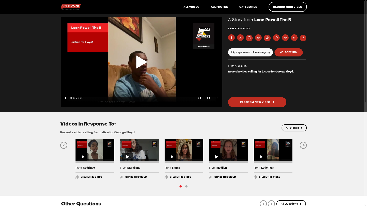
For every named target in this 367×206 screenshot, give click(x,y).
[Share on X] (240, 37)
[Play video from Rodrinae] (95, 150)
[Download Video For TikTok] (267, 38)
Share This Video (91, 177)
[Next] (303, 145)
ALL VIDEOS (191, 7)
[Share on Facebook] (231, 37)
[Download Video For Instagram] (249, 38)
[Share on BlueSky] (258, 37)
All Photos (219, 7)
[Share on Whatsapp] (276, 37)
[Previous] (63, 145)
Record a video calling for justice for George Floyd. (261, 71)
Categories (248, 7)
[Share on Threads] (294, 37)
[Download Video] (303, 38)
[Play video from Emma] (184, 150)
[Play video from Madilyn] (228, 150)
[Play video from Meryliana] (139, 150)
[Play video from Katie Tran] (273, 150)
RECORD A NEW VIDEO (255, 102)
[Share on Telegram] (285, 37)
